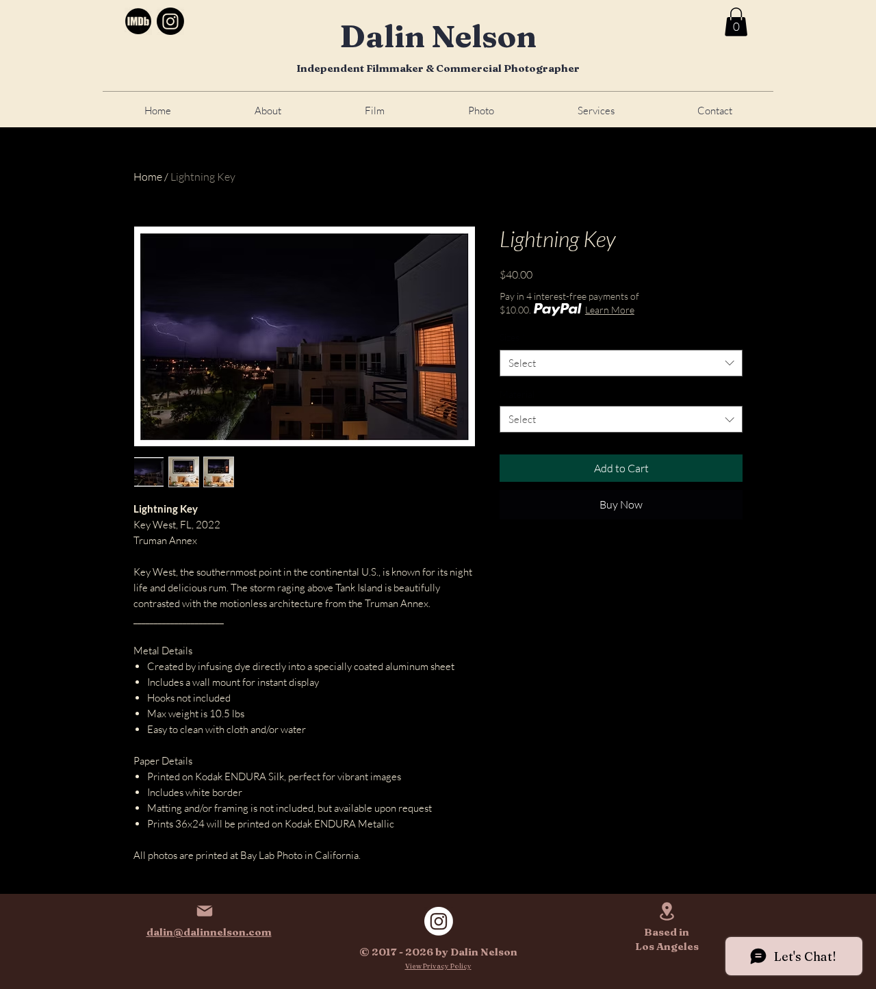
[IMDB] (138, 21)
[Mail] (204, 910)
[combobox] (621, 363)
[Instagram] (170, 21)
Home (147, 176)
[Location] (666, 911)
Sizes (513, 337)
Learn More (609, 310)
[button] (736, 22)
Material (520, 394)
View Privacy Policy (438, 966)
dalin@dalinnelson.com (209, 931)
